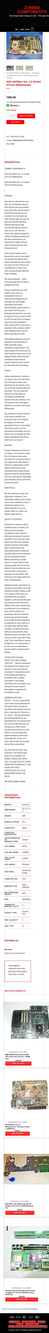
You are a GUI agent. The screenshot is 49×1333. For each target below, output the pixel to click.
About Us (14, 1322)
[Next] (39, 45)
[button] (16, 29)
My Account (28, 1322)
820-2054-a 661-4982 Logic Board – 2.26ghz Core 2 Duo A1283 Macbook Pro (19, 1206)
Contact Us (31, 1324)
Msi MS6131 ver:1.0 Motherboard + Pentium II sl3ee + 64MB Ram (17, 1127)
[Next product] (8, 92)
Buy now (15, 122)
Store (41, 1322)
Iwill (12, 144)
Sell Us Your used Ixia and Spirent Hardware (20, 1309)
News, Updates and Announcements (27, 1326)
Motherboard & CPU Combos (23, 140)
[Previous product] (13, 92)
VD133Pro (26, 899)
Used (24, 828)
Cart (19, 1324)
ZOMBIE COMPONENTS (32, 10)
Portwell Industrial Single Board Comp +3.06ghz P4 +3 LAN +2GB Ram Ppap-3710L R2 (20, 1292)
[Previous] (10, 45)
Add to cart (26, 116)
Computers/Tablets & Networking (18, 73)
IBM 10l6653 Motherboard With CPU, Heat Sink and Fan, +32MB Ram (17, 1056)
